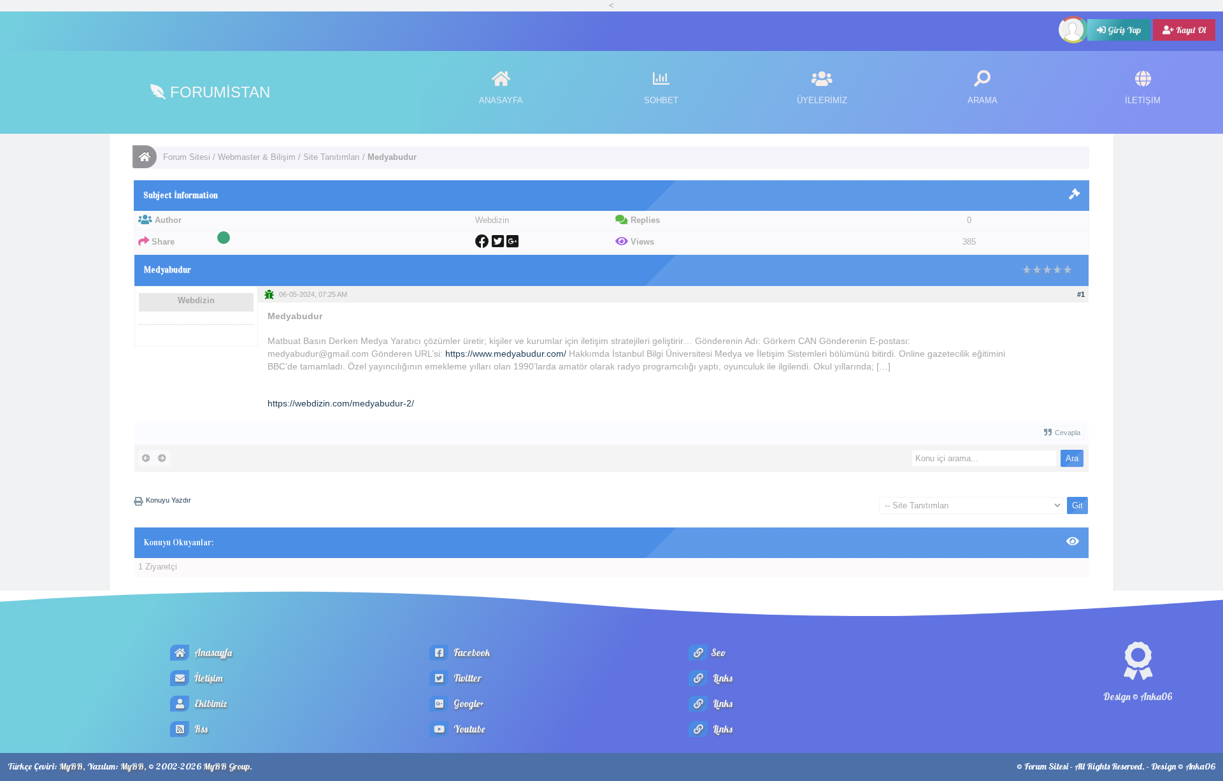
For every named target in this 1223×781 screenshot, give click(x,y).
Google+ (468, 704)
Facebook (471, 653)
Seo (718, 653)
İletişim (207, 678)
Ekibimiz (209, 704)
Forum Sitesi (186, 157)
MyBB (71, 766)
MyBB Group (226, 766)
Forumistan (218, 92)
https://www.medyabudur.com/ (505, 353)
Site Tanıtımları (331, 157)
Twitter (467, 678)
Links (722, 678)
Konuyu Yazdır (168, 500)
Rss (200, 729)
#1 (1081, 294)
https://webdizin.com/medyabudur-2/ (341, 403)
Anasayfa (212, 653)
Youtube (468, 729)
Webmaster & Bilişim (257, 157)
